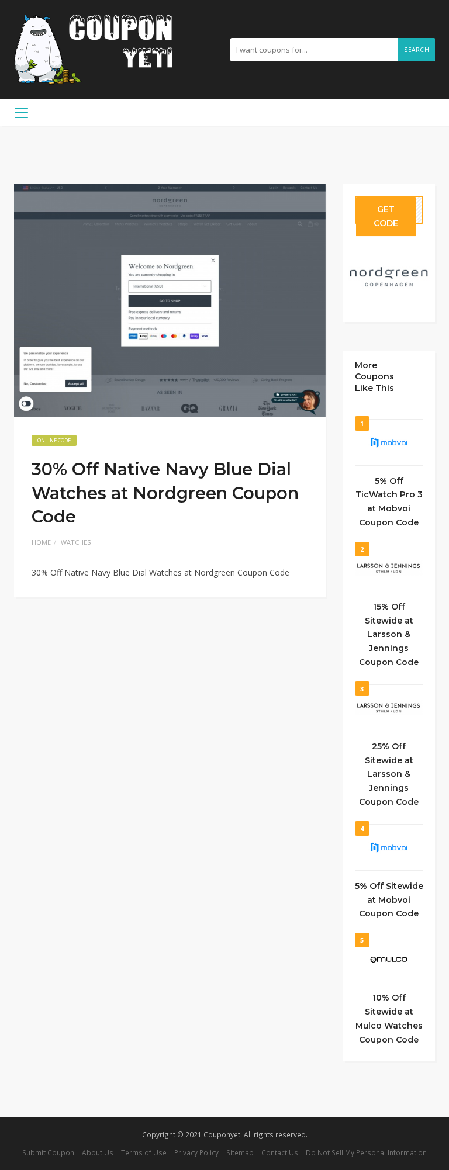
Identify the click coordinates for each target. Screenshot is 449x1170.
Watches (76, 542)
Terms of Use (144, 1152)
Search (416, 50)
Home (41, 542)
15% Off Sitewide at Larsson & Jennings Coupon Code (389, 634)
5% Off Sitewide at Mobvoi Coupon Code (389, 900)
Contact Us (279, 1152)
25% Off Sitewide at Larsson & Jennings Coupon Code (389, 774)
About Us (97, 1152)
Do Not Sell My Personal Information (366, 1152)
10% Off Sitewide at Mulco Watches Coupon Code (389, 1018)
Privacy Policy (196, 1152)
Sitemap (240, 1152)
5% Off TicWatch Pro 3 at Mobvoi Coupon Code (389, 502)
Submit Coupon (48, 1152)
